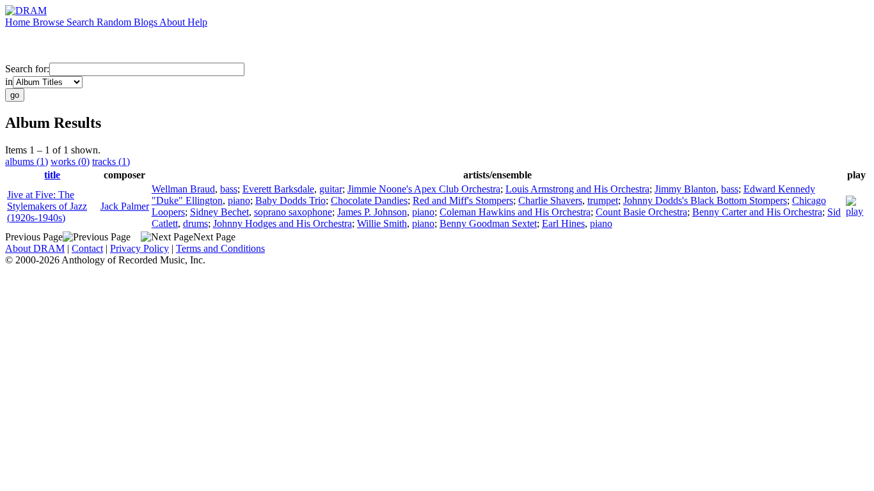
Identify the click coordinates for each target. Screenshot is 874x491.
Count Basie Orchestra (641, 212)
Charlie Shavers (550, 200)
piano (239, 200)
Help (197, 22)
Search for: (27, 68)
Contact (87, 248)
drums (195, 223)
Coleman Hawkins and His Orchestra (515, 212)
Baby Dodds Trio (290, 200)
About (173, 22)
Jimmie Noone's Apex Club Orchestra (423, 188)
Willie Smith (382, 223)
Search (82, 22)
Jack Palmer (124, 206)
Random (115, 22)
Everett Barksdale (278, 188)
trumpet (602, 200)
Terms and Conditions (220, 248)
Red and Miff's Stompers (463, 200)
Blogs (146, 22)
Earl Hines (563, 223)
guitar (330, 188)
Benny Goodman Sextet (488, 223)
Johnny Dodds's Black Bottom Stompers (705, 200)
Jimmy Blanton (685, 188)
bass (228, 188)
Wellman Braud (183, 188)
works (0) (70, 161)
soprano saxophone (293, 212)
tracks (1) (111, 161)
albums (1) (26, 161)
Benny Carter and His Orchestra (757, 212)
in (9, 81)
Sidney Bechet (219, 212)
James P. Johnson (372, 212)
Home (19, 22)
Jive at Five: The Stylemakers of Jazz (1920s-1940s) (47, 206)
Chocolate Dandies (369, 200)
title (52, 174)
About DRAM (35, 248)
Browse (50, 22)
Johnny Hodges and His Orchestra (282, 223)
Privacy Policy (139, 248)
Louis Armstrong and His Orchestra (577, 188)
